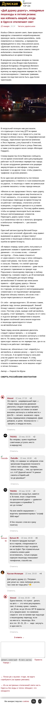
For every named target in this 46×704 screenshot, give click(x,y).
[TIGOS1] (5, 436)
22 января (5, 26)
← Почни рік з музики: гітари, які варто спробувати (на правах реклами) (18, 678)
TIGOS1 (13, 437)
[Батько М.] (4, 541)
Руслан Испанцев (15, 574)
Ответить (11, 430)
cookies (26, 701)
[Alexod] (2, 398)
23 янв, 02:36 (24, 491)
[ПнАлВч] (4, 458)
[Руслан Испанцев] (2, 573)
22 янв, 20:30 (24, 598)
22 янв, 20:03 (31, 574)
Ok (33, 701)
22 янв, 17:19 (21, 398)
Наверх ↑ (7, 663)
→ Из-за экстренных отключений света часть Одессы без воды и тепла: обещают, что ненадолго (21, 688)
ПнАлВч (14, 458)
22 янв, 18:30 (26, 538)
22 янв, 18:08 (25, 458)
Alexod (10, 398)
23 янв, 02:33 (24, 437)
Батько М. (14, 538)
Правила (38, 660)
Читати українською (26, 26)
